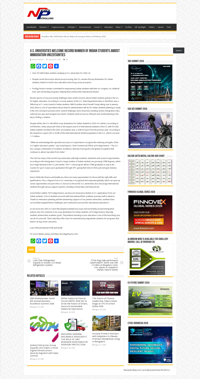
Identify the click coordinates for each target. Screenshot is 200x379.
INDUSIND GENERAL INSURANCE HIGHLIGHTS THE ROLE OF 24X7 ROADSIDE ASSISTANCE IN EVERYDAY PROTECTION (74, 339)
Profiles (128, 27)
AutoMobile (31, 27)
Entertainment (85, 27)
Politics (152, 27)
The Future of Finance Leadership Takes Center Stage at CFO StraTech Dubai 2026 (104, 302)
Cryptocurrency (58, 27)
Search (179, 50)
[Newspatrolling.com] (40, 13)
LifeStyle (71, 27)
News (118, 27)
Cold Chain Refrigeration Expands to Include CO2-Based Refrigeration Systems (47, 261)
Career (97, 27)
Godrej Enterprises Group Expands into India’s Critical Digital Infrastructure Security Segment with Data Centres (44, 350)
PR (67, 60)
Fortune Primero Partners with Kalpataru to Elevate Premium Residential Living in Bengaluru (106, 337)
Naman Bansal (37, 60)
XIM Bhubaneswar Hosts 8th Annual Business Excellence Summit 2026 (42, 301)
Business (43, 27)
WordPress (165, 370)
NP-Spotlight (140, 27)
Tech (169, 27)
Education (109, 27)
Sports (161, 27)
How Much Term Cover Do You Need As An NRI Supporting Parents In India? (71, 36)
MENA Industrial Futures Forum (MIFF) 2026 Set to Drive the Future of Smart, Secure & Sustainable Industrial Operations (74, 303)
